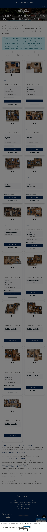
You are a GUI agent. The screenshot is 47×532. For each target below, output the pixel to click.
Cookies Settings (23, 529)
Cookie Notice (27, 527)
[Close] (45, 523)
